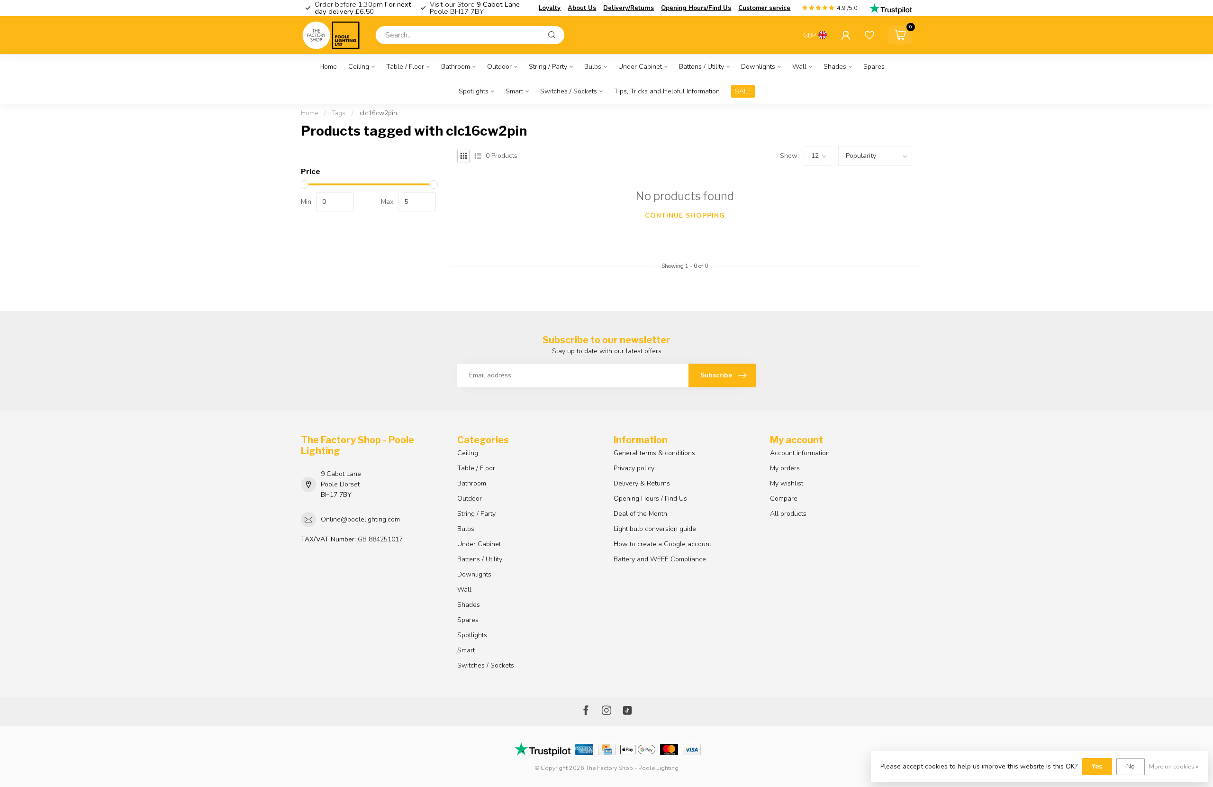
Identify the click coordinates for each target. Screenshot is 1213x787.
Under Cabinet (640, 66)
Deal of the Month (640, 513)
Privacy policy (634, 468)
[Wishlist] (869, 35)
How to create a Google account (662, 544)
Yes (1097, 766)
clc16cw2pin (378, 113)
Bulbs (592, 66)
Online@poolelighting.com (360, 519)
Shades (835, 66)
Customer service (764, 8)
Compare (783, 498)
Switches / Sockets (568, 91)
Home (328, 66)
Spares (874, 66)
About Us (582, 8)
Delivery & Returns (642, 483)
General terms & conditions (654, 453)
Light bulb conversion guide (655, 528)
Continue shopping (685, 215)
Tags (338, 113)
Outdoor (499, 66)
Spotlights (474, 91)
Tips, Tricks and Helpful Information (667, 91)
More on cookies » (1174, 766)
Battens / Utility (701, 66)
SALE (743, 91)
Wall (799, 66)
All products (788, 513)
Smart (514, 91)
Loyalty (550, 8)
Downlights (758, 66)
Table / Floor (405, 66)
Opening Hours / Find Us (650, 498)
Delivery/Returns (628, 8)
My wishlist (786, 483)
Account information (800, 453)
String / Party (548, 66)
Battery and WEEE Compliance (660, 559)
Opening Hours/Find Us (696, 8)
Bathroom (455, 66)
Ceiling (358, 66)
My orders (785, 468)
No (1130, 766)
